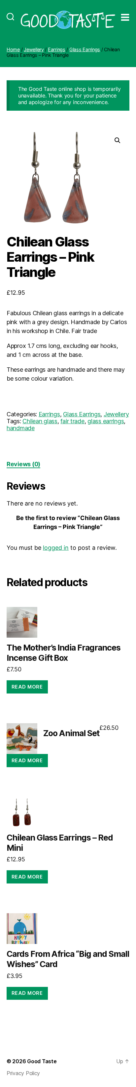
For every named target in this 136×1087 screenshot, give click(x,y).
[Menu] (125, 10)
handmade (21, 428)
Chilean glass (39, 421)
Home (13, 49)
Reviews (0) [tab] (23, 464)
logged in (56, 547)
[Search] (10, 10)
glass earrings (105, 421)
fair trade (72, 421)
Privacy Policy (23, 1073)
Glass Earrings (84, 49)
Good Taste (41, 1061)
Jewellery (34, 49)
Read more (27, 687)
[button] (117, 140)
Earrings (56, 49)
